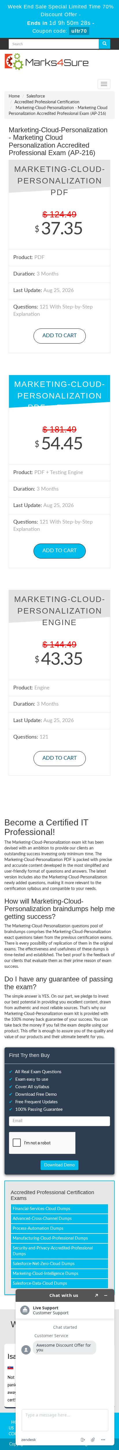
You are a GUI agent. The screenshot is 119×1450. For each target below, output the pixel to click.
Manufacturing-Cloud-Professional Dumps (50, 1238)
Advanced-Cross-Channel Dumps (42, 1219)
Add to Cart (59, 335)
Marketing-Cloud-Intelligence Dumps (45, 1274)
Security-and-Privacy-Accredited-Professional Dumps (53, 1251)
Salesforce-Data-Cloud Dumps (40, 1284)
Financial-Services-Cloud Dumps (41, 1209)
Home (14, 96)
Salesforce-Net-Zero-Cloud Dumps (44, 1264)
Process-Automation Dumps (38, 1229)
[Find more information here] (65, 1367)
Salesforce (36, 96)
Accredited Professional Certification (46, 102)
